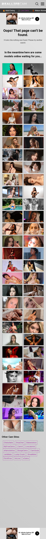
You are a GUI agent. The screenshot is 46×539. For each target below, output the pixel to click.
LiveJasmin (30, 446)
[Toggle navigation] (42, 4)
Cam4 (20, 446)
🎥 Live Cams (23, 10)
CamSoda (35, 450)
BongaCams (23, 450)
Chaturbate (8, 442)
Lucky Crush (20, 454)
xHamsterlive (9, 450)
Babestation (31, 442)
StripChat (20, 442)
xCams (26, 458)
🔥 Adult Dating (9, 10)
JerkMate (8, 454)
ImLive (17, 458)
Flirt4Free (8, 458)
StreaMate (32, 454)
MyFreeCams (9, 446)
